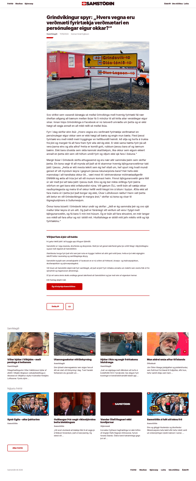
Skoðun (19, 4)
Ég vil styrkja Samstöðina (65, 286)
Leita (186, 4)
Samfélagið (52, 34)
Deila (55, 306)
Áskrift (167, 4)
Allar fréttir (18, 448)
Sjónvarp (29, 4)
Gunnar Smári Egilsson (80, 34)
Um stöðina (177, 4)
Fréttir (10, 4)
